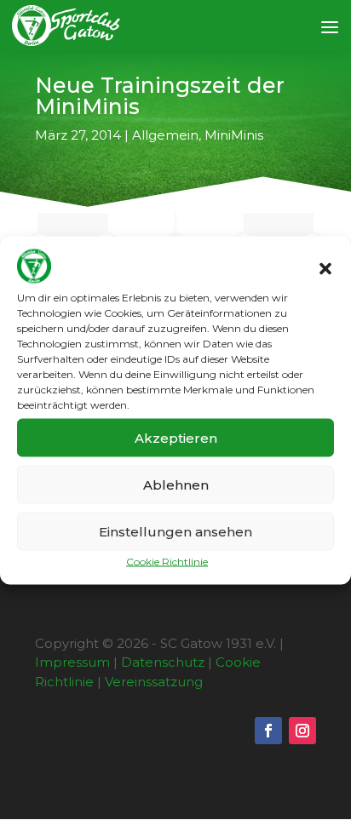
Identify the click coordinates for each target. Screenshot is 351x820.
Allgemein (165, 135)
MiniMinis (233, 135)
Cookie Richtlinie (167, 561)
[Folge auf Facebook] (268, 730)
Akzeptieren (176, 437)
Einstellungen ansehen (175, 531)
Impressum (72, 662)
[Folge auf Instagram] (302, 730)
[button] (325, 268)
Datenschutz (162, 662)
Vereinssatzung (154, 682)
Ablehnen (176, 484)
